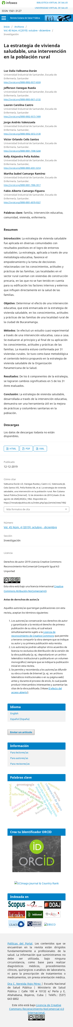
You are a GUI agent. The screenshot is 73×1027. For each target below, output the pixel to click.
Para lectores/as (19, 752)
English (14, 713)
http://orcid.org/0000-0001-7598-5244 (22, 151)
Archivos (19, 26)
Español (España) (20, 719)
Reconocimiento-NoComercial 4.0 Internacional (43, 1010)
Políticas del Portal (19, 943)
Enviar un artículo (21, 732)
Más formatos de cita (18, 509)
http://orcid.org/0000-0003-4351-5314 (22, 168)
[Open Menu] (3, 18)
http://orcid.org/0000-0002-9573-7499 (22, 116)
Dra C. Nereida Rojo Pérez (24, 983)
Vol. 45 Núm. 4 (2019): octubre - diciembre (27, 30)
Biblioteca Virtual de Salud (52, 2)
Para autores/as (19, 758)
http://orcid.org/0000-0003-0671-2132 (22, 99)
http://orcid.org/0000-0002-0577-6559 (22, 82)
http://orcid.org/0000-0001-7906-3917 (22, 185)
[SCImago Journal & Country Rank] (36, 883)
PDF (27, 448)
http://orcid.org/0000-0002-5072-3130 (22, 133)
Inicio (7, 26)
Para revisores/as (20, 763)
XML (41, 448)
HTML (12, 448)
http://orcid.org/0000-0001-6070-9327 (22, 202)
